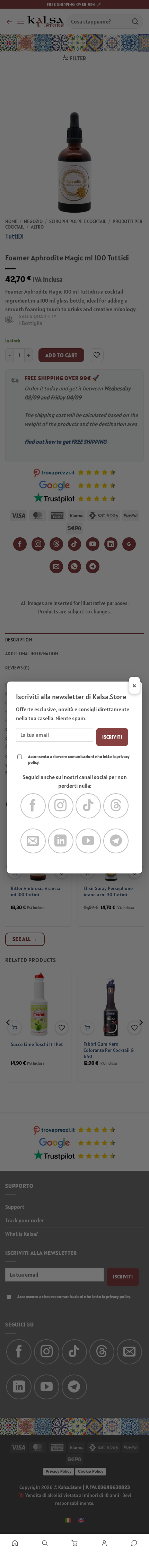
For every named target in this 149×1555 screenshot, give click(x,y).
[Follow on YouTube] (88, 841)
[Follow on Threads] (116, 805)
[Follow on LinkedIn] (60, 841)
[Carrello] (74, 1543)
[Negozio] (45, 1543)
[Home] (15, 1543)
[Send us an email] (33, 841)
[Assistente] (134, 1543)
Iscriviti (112, 737)
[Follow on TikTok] (88, 805)
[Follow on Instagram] (60, 805)
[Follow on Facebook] (33, 805)
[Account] (104, 1543)
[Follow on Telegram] (116, 841)
